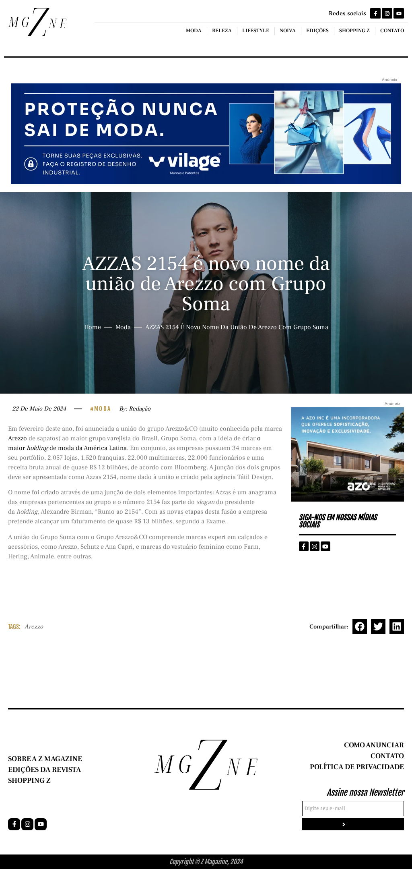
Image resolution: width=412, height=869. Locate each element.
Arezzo (17, 438)
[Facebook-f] (375, 13)
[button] (359, 626)
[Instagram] (387, 13)
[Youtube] (398, 13)
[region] (104, 806)
